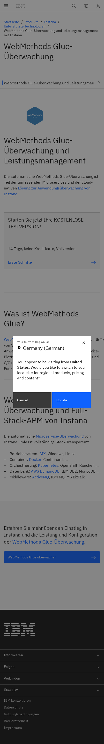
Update (61, 400)
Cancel (22, 400)
